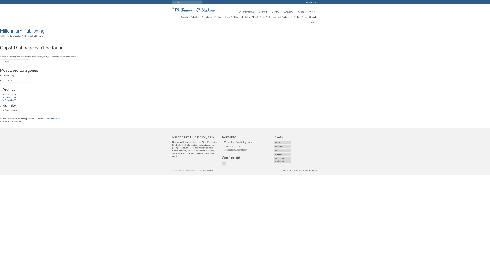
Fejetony (218, 17)
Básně (314, 22)
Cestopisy (185, 17)
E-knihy (275, 11)
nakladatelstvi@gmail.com (235, 149)
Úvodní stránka (246, 11)
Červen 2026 (10, 94)
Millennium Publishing (22, 31)
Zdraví (304, 17)
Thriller (296, 17)
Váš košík (311, 2)
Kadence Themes (208, 170)
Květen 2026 (10, 97)
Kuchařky (246, 17)
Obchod (263, 11)
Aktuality (288, 11)
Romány (272, 17)
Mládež (255, 17)
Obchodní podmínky (279, 159)
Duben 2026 (10, 100)
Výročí (312, 11)
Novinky (278, 146)
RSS (2, 121)
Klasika (237, 17)
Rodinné (263, 17)
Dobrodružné (207, 17)
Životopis (313, 17)
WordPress (55, 118)
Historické (228, 17)
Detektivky (195, 17)
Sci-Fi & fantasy (284, 17)
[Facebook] (224, 163)
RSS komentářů (14, 121)
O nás (301, 11)
